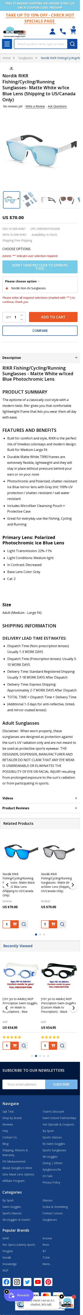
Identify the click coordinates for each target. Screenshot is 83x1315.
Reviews (7, 1124)
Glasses (48, 1200)
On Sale (48, 1176)
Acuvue (47, 1238)
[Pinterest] (48, 1282)
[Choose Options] (15, 924)
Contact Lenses (53, 1213)
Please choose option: (22, 281)
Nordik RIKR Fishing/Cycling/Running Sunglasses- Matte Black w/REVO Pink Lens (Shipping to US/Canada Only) (21, 882)
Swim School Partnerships (59, 1118)
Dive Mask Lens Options (18, 1174)
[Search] (72, 44)
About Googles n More (17, 1168)
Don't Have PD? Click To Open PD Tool (40, 267)
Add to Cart (53, 317)
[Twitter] (27, 1282)
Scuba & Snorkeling (55, 1207)
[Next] (73, 885)
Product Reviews (15, 808)
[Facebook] (6, 1282)
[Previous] (7, 885)
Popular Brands (15, 1230)
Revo (46, 1245)
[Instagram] (17, 1282)
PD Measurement (14, 1161)
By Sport (48, 1131)
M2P (5, 1022)
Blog (5, 1144)
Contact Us (9, 1137)
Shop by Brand (12, 1118)
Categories (12, 1192)
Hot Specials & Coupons (58, 1124)
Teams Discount (53, 1111)
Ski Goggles (50, 1157)
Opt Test (8, 1111)
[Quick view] (24, 924)
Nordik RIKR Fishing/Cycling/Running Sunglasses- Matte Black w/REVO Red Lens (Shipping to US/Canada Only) (59, 882)
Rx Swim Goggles (54, 1144)
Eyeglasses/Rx (52, 1169)
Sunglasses (50, 1220)
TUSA (46, 1257)
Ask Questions (57, 106)
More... (47, 1264)
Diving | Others (53, 1163)
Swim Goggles (11, 1207)
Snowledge (9, 1264)
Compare (40, 330)
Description (11, 357)
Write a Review (35, 106)
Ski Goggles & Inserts (16, 1220)
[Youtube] (38, 1282)
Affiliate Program (13, 1181)
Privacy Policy (51, 1182)
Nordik (6, 1257)
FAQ (5, 1131)
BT (44, 1251)
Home (6, 58)
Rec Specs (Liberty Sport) (18, 1245)
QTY (8, 317)
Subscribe (61, 1084)
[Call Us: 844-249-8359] (62, 31)
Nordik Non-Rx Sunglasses (28, 288)
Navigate (10, 1103)
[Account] (52, 31)
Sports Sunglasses (54, 1150)
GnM (5, 1238)
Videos (7, 798)
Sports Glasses (52, 1137)
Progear (7, 1251)
